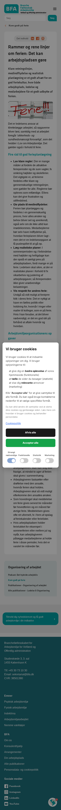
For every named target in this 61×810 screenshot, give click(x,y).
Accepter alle (30, 442)
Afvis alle (30, 432)
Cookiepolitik (13, 423)
